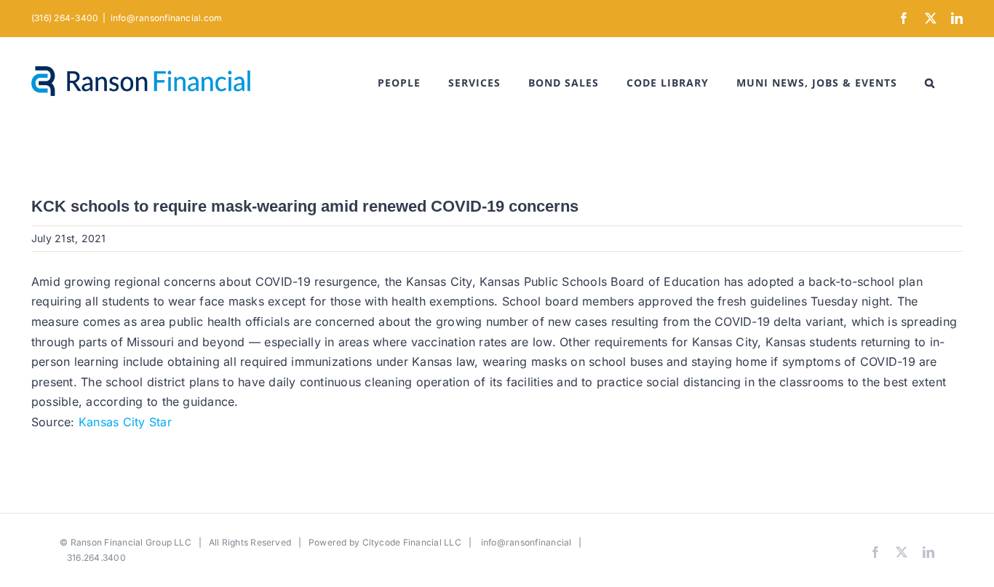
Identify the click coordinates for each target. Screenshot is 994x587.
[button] (930, 83)
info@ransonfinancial (526, 542)
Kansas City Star (125, 422)
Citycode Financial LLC (411, 542)
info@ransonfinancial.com (167, 17)
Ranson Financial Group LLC (131, 542)
